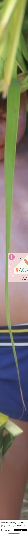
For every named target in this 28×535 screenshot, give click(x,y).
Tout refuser (7, 530)
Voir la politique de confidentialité (13, 526)
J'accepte (21, 530)
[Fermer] (26, 522)
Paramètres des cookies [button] (14, 533)
